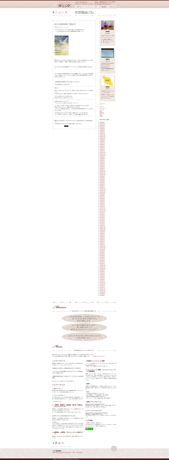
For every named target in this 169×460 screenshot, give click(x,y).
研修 (101, 114)
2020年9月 (102, 231)
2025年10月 (102, 138)
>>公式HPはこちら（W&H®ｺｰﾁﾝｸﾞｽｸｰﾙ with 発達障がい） (63, 381)
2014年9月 (102, 293)
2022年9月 (102, 193)
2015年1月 (102, 287)
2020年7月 (102, 235)
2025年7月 (102, 143)
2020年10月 (102, 230)
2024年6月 (102, 162)
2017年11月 (102, 284)
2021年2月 (102, 224)
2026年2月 (102, 131)
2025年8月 (102, 141)
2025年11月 (102, 136)
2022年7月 (102, 197)
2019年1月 (102, 263)
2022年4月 (102, 201)
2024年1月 (102, 170)
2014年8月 (102, 295)
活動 (101, 111)
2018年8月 (102, 271)
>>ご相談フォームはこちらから (98, 356)
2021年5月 (102, 219)
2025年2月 (102, 149)
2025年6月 (102, 144)
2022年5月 (102, 200)
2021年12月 (102, 208)
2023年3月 (102, 185)
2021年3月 (102, 222)
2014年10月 (102, 292)
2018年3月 (102, 278)
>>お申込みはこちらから (57, 401)
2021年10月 (102, 211)
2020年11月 (102, 228)
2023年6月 (102, 181)
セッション (102, 108)
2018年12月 (102, 265)
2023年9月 (102, 176)
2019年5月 (102, 257)
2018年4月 (102, 276)
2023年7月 (102, 179)
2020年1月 (102, 244)
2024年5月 (102, 163)
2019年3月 (102, 260)
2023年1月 (102, 187)
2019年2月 (102, 262)
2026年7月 (102, 124)
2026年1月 (102, 133)
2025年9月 (102, 139)
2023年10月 (102, 174)
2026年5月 (102, 127)
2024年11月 (102, 154)
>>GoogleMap (78, 452)
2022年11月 (102, 190)
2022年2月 (102, 204)
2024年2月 (102, 168)
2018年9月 (102, 270)
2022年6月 (102, 198)
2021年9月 (102, 212)
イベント (102, 106)
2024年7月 (102, 160)
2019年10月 (102, 249)
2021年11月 (102, 209)
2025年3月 (102, 147)
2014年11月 (102, 290)
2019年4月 (102, 258)
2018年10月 (102, 268)
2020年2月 (102, 243)
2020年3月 (102, 241)
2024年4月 (102, 165)
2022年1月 (102, 206)
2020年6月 (102, 236)
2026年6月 (102, 125)
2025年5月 (102, 146)
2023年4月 (102, 184)
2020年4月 (102, 239)
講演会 (101, 116)
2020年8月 (102, 233)
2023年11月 (102, 173)
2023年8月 (102, 178)
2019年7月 (102, 254)
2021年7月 (102, 216)
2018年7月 (102, 273)
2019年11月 (102, 247)
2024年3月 (102, 166)
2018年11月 (102, 266)
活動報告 (102, 113)
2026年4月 (102, 128)
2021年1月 (102, 225)
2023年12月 (102, 171)
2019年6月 (102, 255)
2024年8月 (102, 158)
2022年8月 (102, 195)
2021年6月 (102, 217)
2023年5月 (102, 182)
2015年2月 (102, 285)
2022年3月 (102, 203)
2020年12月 (102, 227)
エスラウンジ (76, 459)
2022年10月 (102, 192)
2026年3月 (102, 130)
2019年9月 (102, 251)
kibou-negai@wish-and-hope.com (103, 4)
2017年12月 (102, 282)
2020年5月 (102, 238)
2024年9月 (102, 157)
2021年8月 (102, 214)
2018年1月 (102, 281)
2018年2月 (102, 279)
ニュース (102, 109)
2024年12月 (102, 152)
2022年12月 (102, 189)
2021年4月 (102, 220)
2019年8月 (102, 252)
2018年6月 (102, 274)
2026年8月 (102, 122)
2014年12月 (102, 289)
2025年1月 (102, 151)
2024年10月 (102, 155)
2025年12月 (102, 135)
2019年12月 (102, 246)
